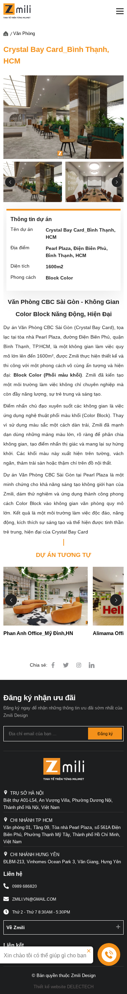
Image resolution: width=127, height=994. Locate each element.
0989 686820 (24, 886)
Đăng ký (105, 733)
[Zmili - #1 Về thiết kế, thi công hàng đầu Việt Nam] (16, 11)
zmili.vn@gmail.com (34, 899)
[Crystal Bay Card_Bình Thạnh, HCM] (63, 117)
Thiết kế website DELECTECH (63, 986)
